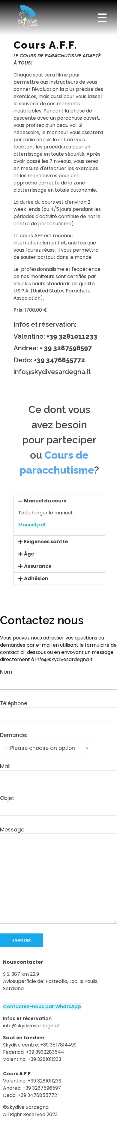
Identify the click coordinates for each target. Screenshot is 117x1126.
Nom (6, 671)
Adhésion (36, 578)
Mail (5, 766)
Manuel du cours (45, 500)
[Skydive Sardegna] (27, 16)
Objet (7, 797)
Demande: (13, 735)
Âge (29, 553)
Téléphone (13, 703)
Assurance (37, 566)
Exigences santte (46, 541)
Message (12, 829)
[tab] (59, 501)
